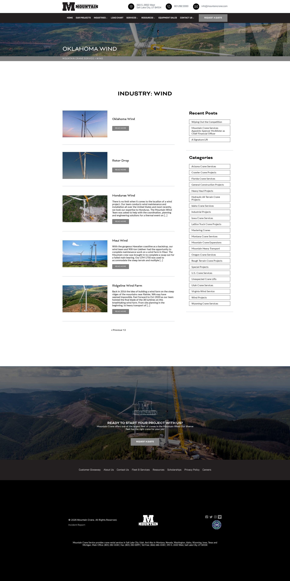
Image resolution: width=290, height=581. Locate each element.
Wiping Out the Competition (207, 121)
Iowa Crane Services (202, 218)
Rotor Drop (120, 160)
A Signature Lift (200, 139)
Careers (207, 470)
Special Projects (200, 266)
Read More (120, 128)
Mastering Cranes (201, 230)
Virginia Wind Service (203, 291)
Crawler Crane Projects (204, 172)
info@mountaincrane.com (214, 6)
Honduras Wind (123, 195)
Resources (158, 470)
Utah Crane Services (202, 285)
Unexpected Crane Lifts (204, 279)
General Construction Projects (208, 184)
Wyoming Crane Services (205, 303)
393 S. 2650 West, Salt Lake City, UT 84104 (187, 544)
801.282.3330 (181, 6)
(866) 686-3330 (157, 544)
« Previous (116, 330)
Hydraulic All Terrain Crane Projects (206, 198)
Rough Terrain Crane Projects (207, 260)
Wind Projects (199, 297)
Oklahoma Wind (123, 119)
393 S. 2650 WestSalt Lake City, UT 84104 (149, 6)
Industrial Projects (201, 211)
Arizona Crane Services (204, 166)
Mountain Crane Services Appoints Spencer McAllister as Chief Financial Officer (208, 130)
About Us (109, 470)
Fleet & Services (141, 470)
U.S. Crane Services (202, 272)
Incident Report (76, 524)
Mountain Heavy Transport (206, 248)
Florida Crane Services (203, 178)
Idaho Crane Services (203, 205)
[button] (100, 18)
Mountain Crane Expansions (206, 242)
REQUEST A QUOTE (213, 18)
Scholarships (174, 470)
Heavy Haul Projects (202, 190)
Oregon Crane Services (204, 254)
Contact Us (123, 470)
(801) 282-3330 (111, 544)
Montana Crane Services (205, 236)
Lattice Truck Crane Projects (206, 224)
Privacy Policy (192, 470)
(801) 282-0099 (132, 544)
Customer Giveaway (90, 470)
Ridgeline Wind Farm (127, 285)
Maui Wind (120, 240)
